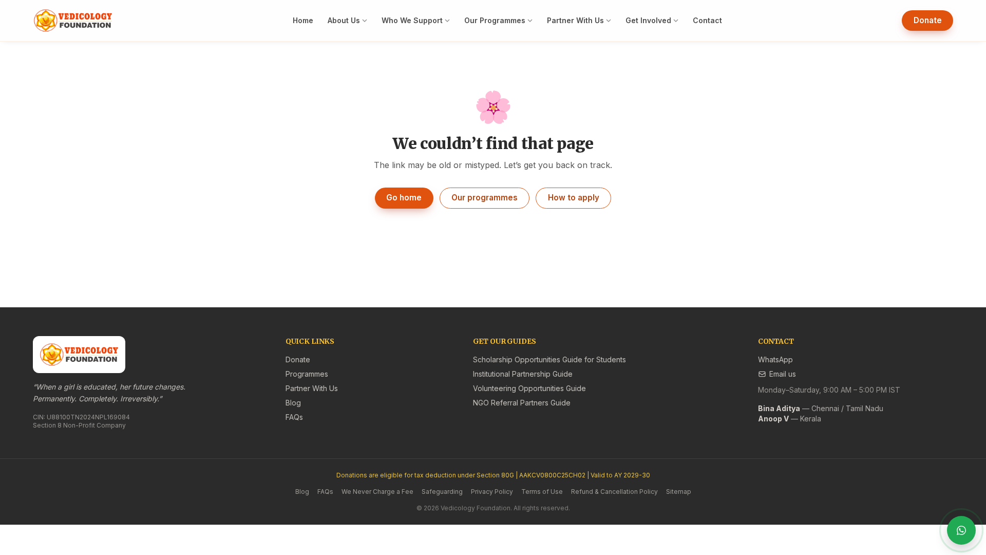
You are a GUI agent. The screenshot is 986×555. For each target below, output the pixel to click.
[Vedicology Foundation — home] (73, 20)
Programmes (307, 373)
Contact (707, 20)
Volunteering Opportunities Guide (529, 388)
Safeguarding (442, 491)
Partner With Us (575, 20)
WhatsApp (775, 359)
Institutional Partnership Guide (523, 373)
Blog (293, 402)
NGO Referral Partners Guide (522, 402)
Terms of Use (542, 491)
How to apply (573, 197)
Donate (928, 20)
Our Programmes (494, 20)
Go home (404, 197)
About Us (344, 20)
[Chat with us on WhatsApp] (961, 530)
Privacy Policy (492, 491)
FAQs (294, 417)
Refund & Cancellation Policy (614, 491)
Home (303, 20)
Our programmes (484, 197)
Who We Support (412, 20)
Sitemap (678, 491)
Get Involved (648, 20)
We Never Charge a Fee (377, 491)
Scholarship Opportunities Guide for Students (549, 359)
